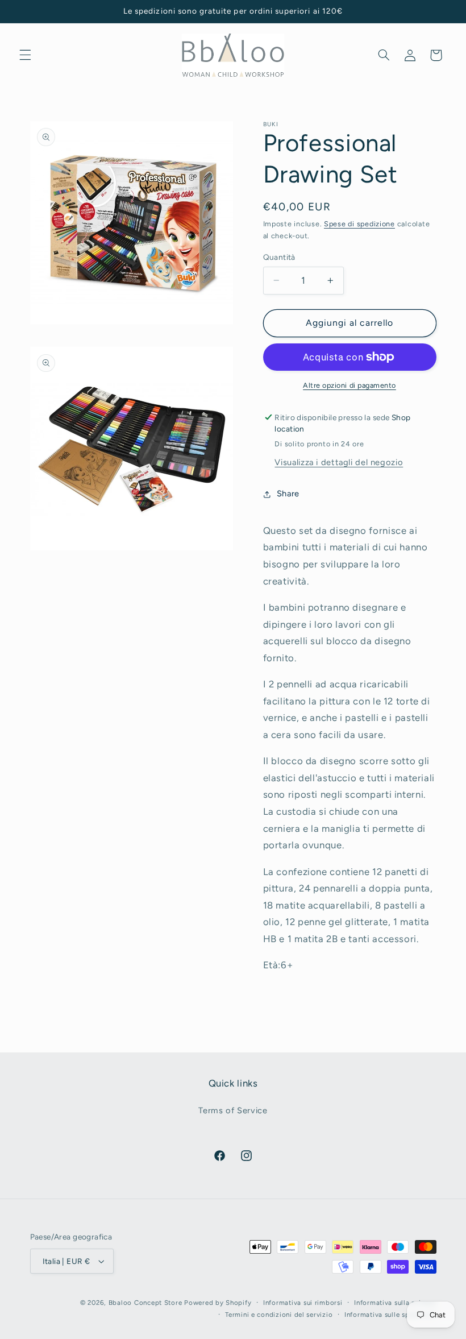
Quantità (279, 257)
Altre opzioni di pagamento (349, 385)
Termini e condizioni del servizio (278, 1315)
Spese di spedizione (359, 223)
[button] (25, 55)
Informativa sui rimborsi (303, 1303)
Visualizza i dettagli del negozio (338, 462)
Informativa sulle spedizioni (390, 1315)
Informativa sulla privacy (395, 1303)
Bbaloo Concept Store (145, 1303)
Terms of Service (232, 1110)
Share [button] (288, 493)
